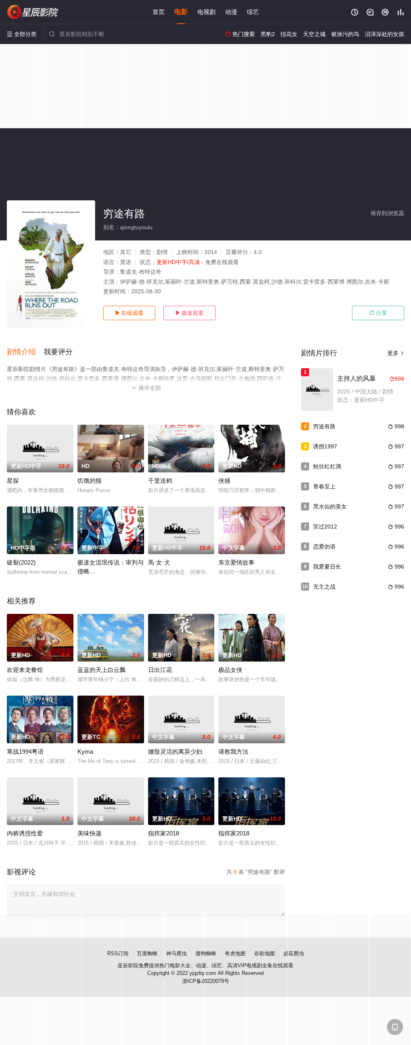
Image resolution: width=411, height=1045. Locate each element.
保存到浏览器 (387, 213)
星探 (13, 480)
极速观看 (189, 313)
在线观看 (129, 313)
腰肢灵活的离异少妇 (175, 751)
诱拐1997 (325, 446)
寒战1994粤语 (25, 751)
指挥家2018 (163, 833)
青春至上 (324, 486)
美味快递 (89, 833)
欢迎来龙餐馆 (25, 669)
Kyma (85, 751)
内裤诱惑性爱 (25, 833)
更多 (395, 353)
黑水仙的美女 (330, 506)
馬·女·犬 (159, 562)
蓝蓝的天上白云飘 (101, 669)
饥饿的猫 (89, 480)
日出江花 (160, 669)
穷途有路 (324, 426)
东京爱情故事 (236, 562)
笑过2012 (325, 526)
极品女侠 (230, 669)
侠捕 (224, 480)
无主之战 (324, 586)
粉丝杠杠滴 (327, 466)
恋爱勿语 (324, 546)
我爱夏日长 (327, 566)
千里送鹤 (160, 480)
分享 (378, 313)
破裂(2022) (21, 562)
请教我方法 (233, 751)
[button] (25, 352)
